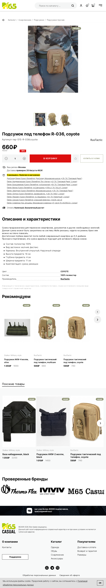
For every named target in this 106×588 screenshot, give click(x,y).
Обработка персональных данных (39, 575)
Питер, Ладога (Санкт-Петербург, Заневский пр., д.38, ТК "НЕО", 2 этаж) (35, 194)
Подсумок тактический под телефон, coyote (85, 455)
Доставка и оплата (86, 547)
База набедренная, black (15, 454)
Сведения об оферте (69, 575)
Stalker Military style (13, 355)
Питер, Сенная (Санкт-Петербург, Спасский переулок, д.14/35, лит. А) (34, 200)
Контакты (6, 547)
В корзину (50, 158)
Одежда (55, 547)
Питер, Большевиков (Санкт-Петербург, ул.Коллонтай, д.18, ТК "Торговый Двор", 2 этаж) (42, 184)
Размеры (81, 554)
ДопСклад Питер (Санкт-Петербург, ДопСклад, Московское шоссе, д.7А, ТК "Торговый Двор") (44, 178)
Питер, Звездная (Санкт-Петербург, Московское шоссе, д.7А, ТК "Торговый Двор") (40, 191)
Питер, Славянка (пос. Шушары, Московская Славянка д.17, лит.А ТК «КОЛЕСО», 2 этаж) (42, 203)
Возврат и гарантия (87, 551)
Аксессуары (57, 558)
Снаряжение (57, 554)
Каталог (56, 541)
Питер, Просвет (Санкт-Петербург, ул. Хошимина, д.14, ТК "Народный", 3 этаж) (38, 197)
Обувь (54, 551)
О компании (10, 541)
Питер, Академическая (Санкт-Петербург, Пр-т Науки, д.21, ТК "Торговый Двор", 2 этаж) (42, 181)
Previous (97, 312)
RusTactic (96, 140)
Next (97, 319)
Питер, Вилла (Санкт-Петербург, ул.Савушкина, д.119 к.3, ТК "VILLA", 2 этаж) (37, 188)
